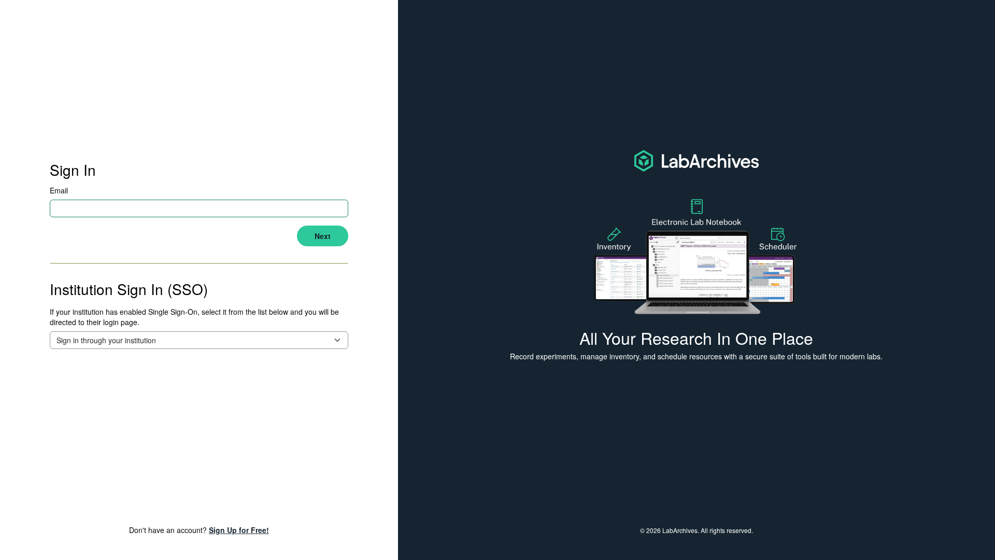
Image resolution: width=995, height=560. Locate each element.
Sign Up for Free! (239, 530)
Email (59, 190)
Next (323, 236)
